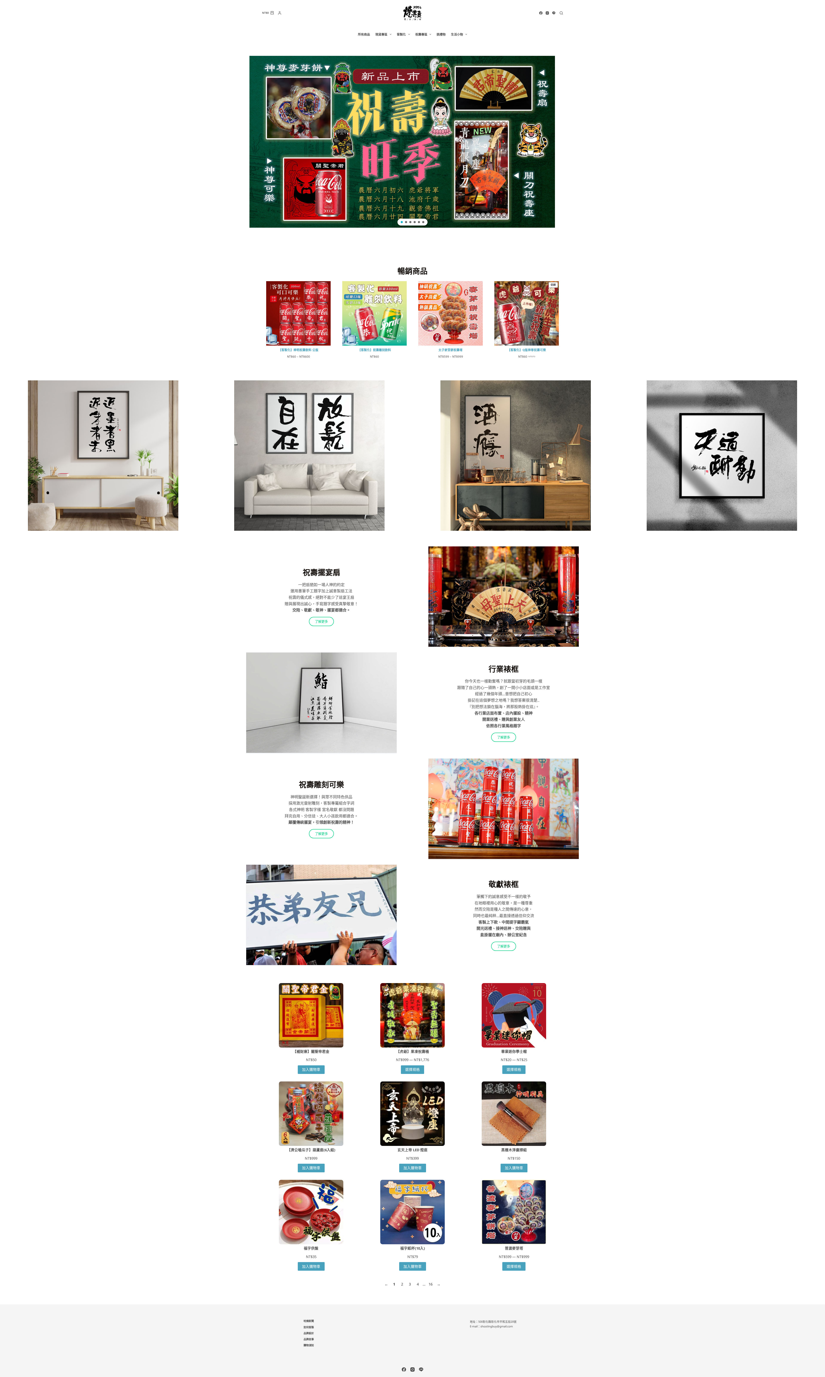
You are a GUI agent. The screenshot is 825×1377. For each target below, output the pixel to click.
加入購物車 (311, 1069)
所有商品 (364, 34)
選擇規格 (412, 1069)
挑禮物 (441, 34)
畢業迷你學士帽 (514, 1051)
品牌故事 (309, 1339)
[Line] (553, 13)
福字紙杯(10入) (412, 1248)
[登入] (279, 13)
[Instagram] (547, 13)
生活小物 (457, 34)
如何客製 (309, 1327)
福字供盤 (311, 1248)
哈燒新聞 (309, 1321)
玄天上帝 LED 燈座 (412, 1149)
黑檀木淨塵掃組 (514, 1149)
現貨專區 (381, 34)
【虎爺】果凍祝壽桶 (412, 1051)
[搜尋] (561, 13)
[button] (412, 142)
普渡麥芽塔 (514, 1248)
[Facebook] (540, 13)
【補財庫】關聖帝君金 (311, 1051)
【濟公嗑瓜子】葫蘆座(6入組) (311, 1149)
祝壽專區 (421, 34)
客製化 (401, 34)
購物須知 (309, 1345)
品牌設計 (309, 1333)
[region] (412, 142)
